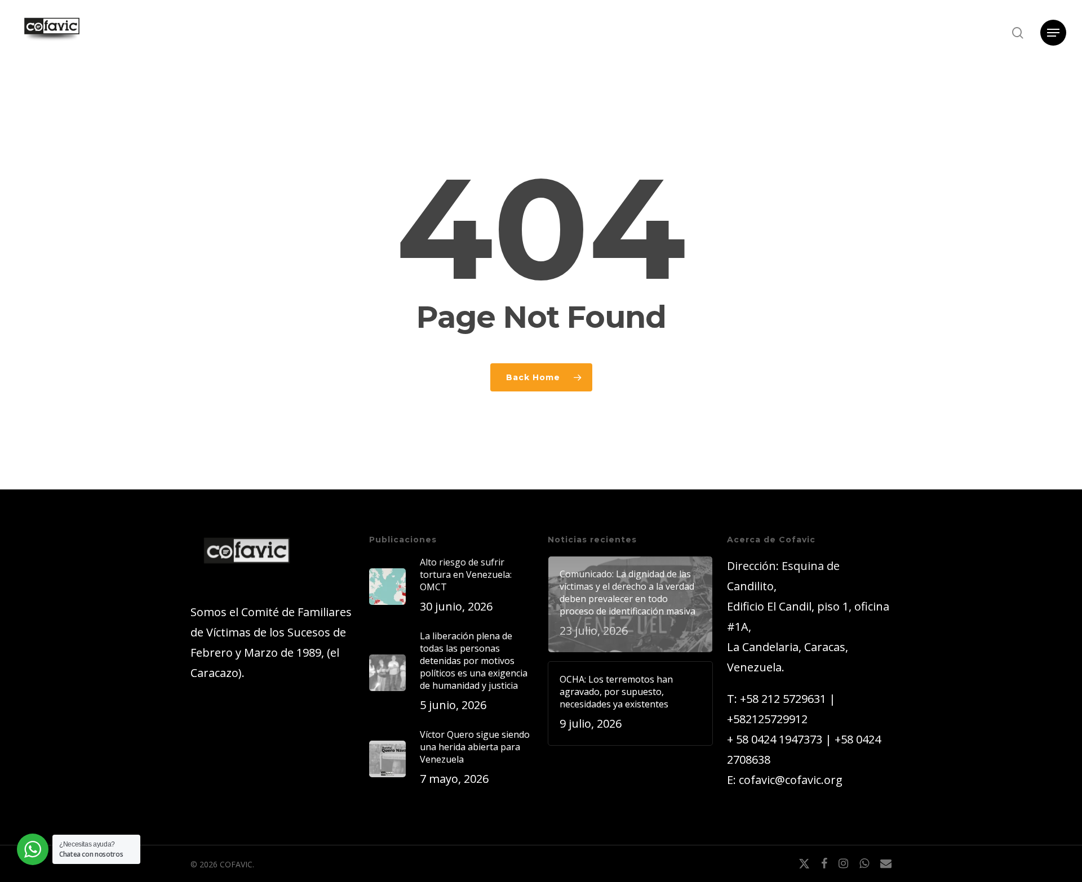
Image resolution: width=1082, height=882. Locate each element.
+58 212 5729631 (783, 698)
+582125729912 (767, 719)
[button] (1053, 33)
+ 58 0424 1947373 (774, 739)
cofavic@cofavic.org (790, 779)
